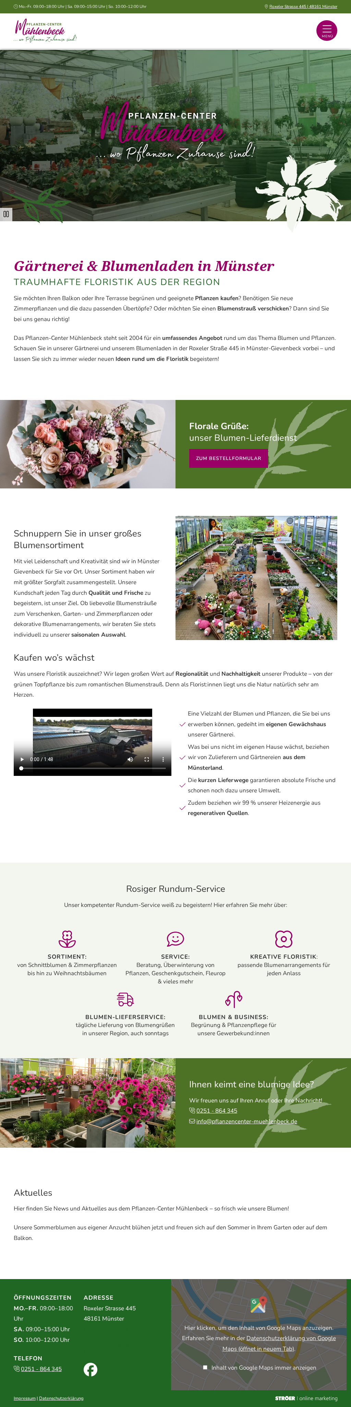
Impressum (25, 1398)
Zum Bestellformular (228, 458)
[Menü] (326, 30)
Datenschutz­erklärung (61, 1398)
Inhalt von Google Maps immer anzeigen (263, 1368)
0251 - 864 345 (216, 1111)
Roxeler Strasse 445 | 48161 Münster (303, 6)
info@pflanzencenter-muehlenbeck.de (246, 1121)
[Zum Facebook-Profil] (90, 1369)
